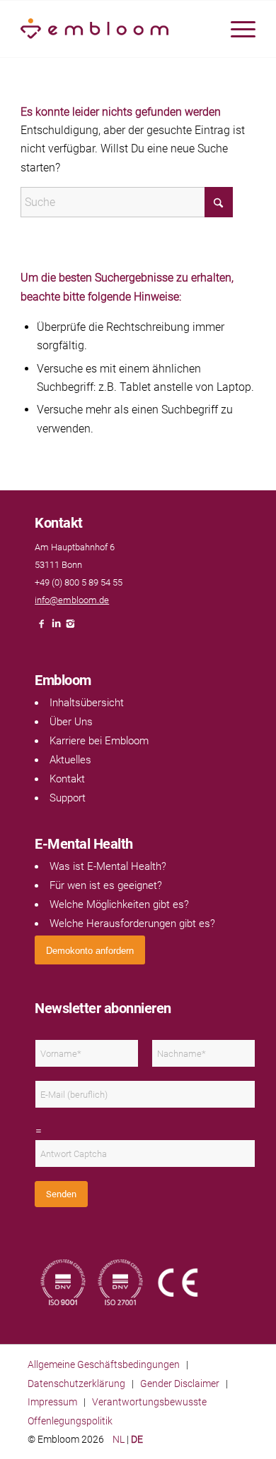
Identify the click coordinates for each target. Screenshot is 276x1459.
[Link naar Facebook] (42, 627)
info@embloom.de (72, 600)
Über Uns (71, 721)
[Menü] (236, 29)
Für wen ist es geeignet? (106, 885)
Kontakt (67, 779)
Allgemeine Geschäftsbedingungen (104, 1364)
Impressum (52, 1401)
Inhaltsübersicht (87, 702)
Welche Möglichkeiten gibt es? (119, 904)
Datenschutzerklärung (76, 1383)
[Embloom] (114, 29)
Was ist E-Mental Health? (108, 866)
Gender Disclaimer (179, 1383)
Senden (61, 1194)
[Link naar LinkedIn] (56, 627)
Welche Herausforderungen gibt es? (132, 923)
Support (68, 798)
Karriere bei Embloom (99, 740)
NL (119, 1439)
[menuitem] (236, 29)
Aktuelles (70, 759)
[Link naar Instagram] (70, 627)
